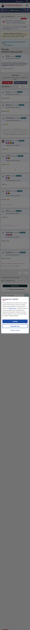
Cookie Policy (12, 308)
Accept (15, 321)
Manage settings (15, 330)
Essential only (15, 326)
